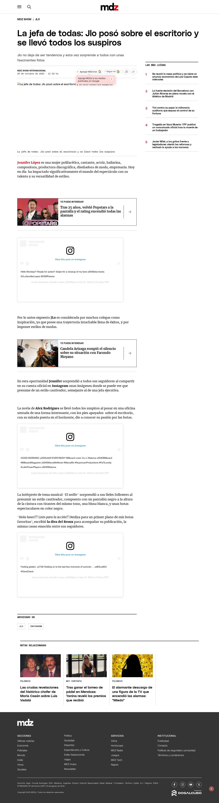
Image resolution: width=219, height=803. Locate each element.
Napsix (114, 764)
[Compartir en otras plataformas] (134, 72)
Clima (114, 741)
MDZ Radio (117, 750)
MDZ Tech (116, 760)
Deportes (69, 745)
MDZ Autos (70, 764)
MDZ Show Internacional (31, 71)
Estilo (20, 760)
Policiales (22, 750)
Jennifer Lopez (56, 282)
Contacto (163, 745)
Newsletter (70, 769)
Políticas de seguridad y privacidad (176, 750)
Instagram (36, 626)
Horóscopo (117, 745)
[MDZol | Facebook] (174, 784)
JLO (21, 626)
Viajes (67, 759)
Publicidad (163, 741)
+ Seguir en (110, 72)
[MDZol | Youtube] (190, 784)
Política (68, 735)
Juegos (115, 755)
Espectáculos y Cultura (76, 750)
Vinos (20, 764)
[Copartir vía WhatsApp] (126, 72)
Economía (22, 745)
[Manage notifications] (211, 788)
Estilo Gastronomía (74, 754)
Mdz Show (24, 19)
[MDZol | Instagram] (182, 784)
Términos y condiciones (171, 755)
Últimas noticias (25, 741)
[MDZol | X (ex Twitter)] (199, 784)
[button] (19, 6)
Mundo (21, 755)
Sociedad (69, 740)
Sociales (21, 769)
